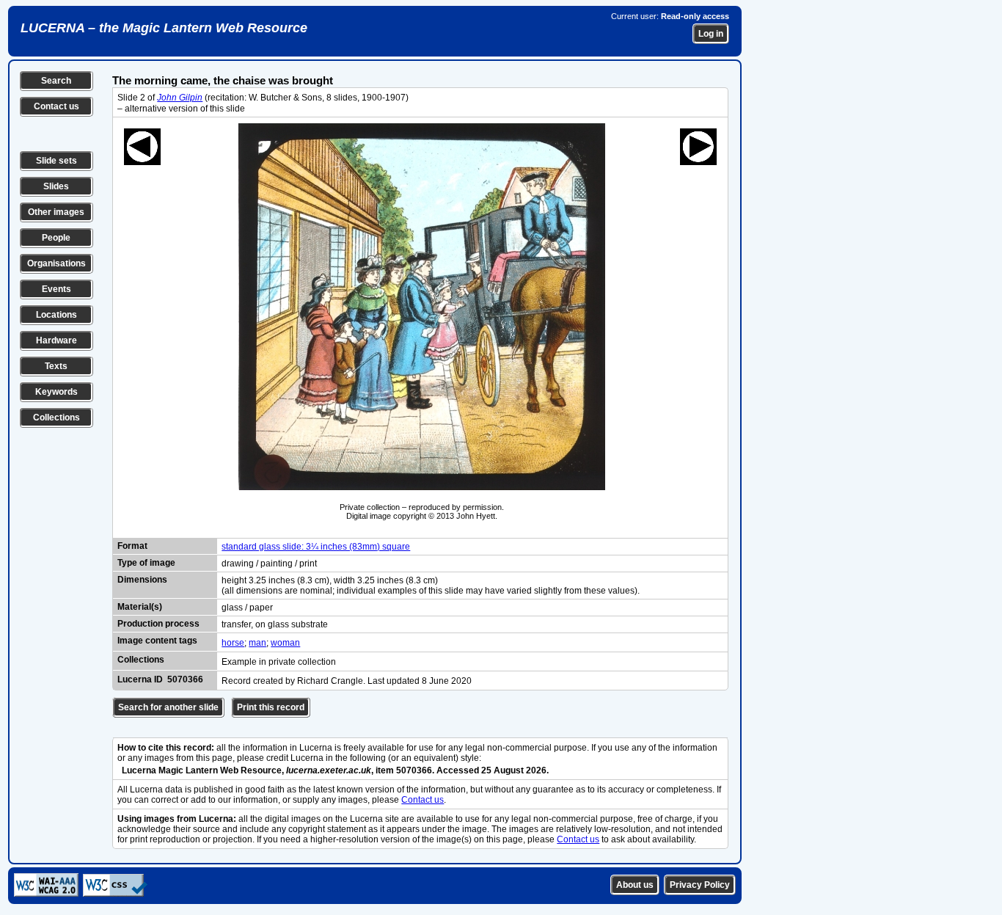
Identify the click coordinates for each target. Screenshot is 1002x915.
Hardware (56, 340)
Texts (56, 366)
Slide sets (56, 161)
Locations (56, 315)
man (257, 643)
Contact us (56, 106)
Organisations (56, 263)
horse (233, 643)
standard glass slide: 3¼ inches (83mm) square (316, 547)
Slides (56, 186)
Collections (56, 417)
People (56, 238)
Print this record (270, 707)
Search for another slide (168, 707)
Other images (56, 212)
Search (56, 81)
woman (285, 643)
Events (56, 289)
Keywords (56, 392)
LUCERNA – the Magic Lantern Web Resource (164, 28)
